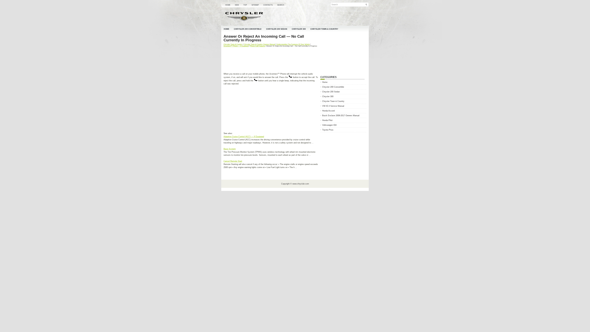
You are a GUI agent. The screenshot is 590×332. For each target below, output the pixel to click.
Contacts (268, 5)
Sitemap (255, 5)
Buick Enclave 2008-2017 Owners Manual (340, 115)
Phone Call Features (257, 46)
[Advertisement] (271, 60)
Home (227, 5)
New (237, 5)
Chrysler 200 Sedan (276, 29)
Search (280, 5)
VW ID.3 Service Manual (333, 106)
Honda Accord (328, 111)
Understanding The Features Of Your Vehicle (293, 44)
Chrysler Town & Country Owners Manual (259, 44)
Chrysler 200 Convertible (248, 29)
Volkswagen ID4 (329, 125)
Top (245, 5)
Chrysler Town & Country (324, 29)
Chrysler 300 (299, 29)
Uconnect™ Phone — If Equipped (236, 46)
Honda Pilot (327, 120)
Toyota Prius (327, 130)
